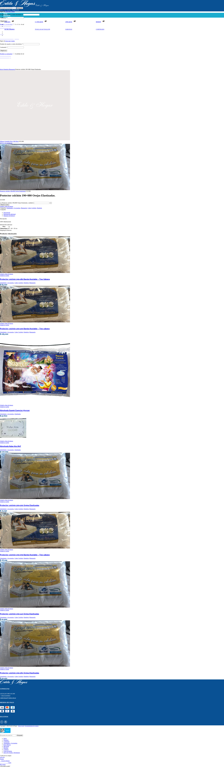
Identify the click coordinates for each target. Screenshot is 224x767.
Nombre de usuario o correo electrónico (11, 14)
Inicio (2, 69)
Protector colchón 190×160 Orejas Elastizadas (19, 673)
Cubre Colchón (32, 208)
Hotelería (6, 69)
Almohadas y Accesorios (13, 208)
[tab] (64, 212)
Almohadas (17, 414)
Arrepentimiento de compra (31, 726)
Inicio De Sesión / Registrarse (12, 752)
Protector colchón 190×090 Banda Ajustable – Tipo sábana (25, 555)
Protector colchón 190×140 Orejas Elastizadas (19, 614)
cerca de (2, 757)
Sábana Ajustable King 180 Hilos (9, 141)
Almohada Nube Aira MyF (10, 446)
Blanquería (12, 69)
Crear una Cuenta (10, 11)
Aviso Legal (21, 726)
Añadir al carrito (5, 204)
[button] (112, 766)
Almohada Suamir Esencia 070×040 (15, 410)
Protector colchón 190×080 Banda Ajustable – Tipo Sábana (25, 279)
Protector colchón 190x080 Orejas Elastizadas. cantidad (17, 203)
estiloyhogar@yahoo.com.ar (8, 698)
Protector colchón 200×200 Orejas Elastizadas (19, 505)
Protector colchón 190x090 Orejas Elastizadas (13, 191)
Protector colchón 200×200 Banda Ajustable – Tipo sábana (25, 329)
